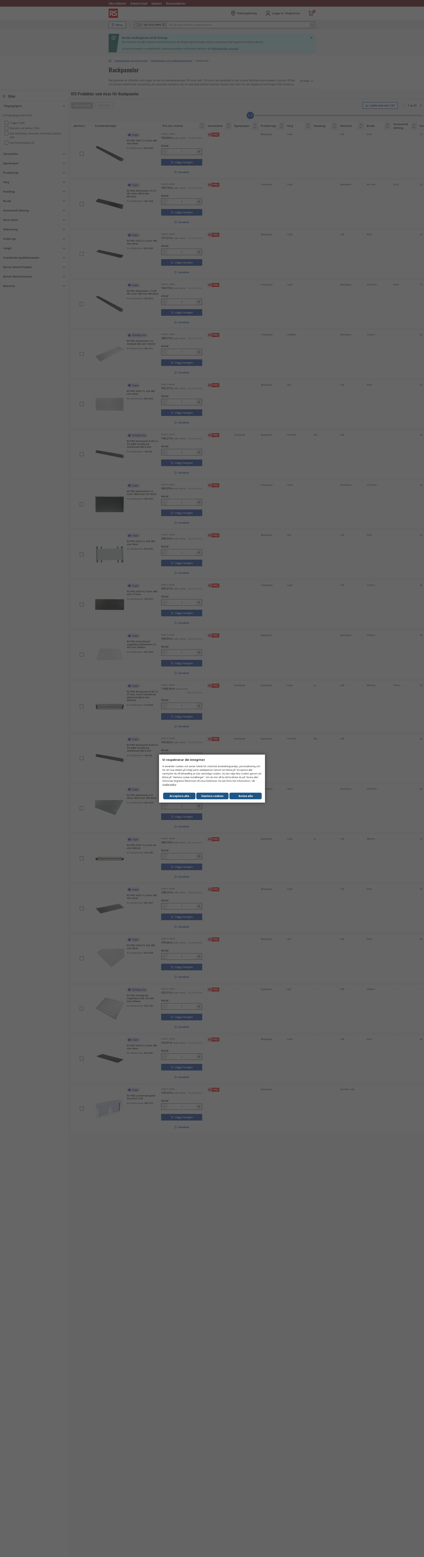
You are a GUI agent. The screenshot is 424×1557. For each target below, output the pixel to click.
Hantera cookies (212, 796)
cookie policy (169, 784)
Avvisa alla (245, 796)
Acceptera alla (179, 796)
